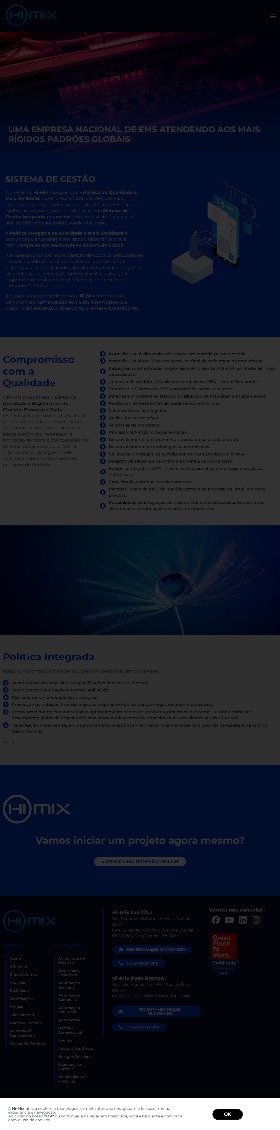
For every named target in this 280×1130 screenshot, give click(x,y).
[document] (140, 565)
